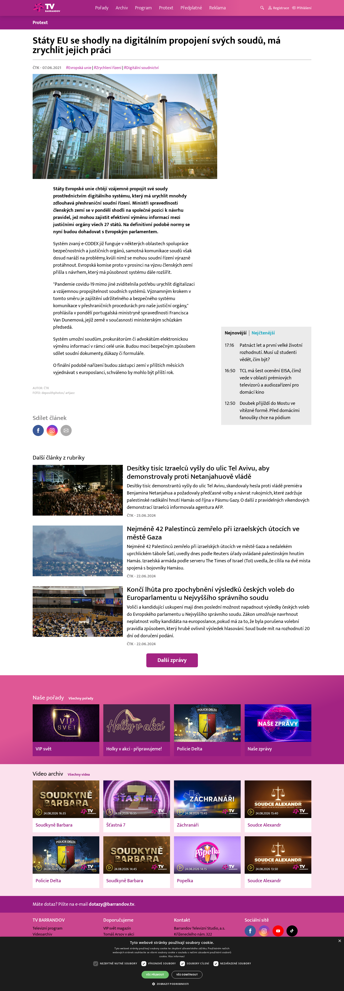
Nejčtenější (263, 333)
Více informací (176, 956)
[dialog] (172, 964)
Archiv (122, 8)
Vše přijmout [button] (155, 974)
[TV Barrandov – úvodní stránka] (47, 8)
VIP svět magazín (117, 928)
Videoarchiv (42, 934)
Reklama (217, 8)
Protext (166, 8)
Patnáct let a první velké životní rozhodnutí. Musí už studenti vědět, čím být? (271, 352)
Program (143, 8)
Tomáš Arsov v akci (118, 934)
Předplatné (191, 8)
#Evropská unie (78, 67)
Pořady (101, 8)
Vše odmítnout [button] (187, 974)
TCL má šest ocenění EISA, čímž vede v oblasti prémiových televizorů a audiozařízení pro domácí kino (270, 381)
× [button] (339, 941)
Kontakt (182, 920)
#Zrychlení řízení (107, 67)
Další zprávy (172, 660)
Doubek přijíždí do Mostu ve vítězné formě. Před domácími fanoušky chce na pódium (270, 410)
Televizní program (47, 928)
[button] (172, 983)
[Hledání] (262, 8)
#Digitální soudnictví (141, 67)
